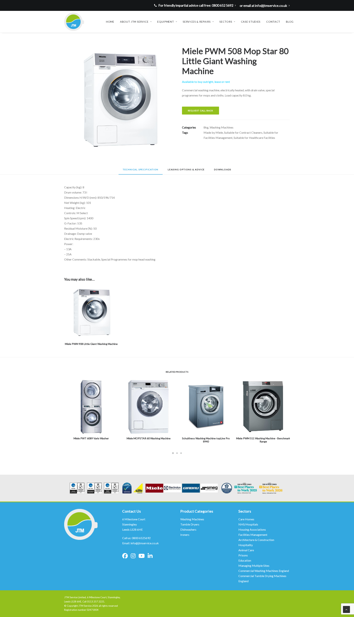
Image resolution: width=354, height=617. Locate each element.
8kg (206, 127)
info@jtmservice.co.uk (145, 543)
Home (110, 21)
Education (244, 560)
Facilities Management (253, 534)
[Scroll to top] (346, 609)
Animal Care (246, 550)
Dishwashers (188, 529)
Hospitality (245, 545)
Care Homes (246, 519)
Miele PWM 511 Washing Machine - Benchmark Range (263, 440)
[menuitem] (196, 5)
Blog (290, 21)
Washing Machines (221, 127)
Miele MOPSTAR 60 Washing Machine (149, 438)
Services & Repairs (197, 21)
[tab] (186, 170)
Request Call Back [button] (200, 110)
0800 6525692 (141, 538)
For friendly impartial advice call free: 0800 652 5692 (195, 5)
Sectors (225, 21)
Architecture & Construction (256, 540)
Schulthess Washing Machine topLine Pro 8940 (206, 440)
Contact (273, 21)
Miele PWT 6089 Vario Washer (91, 438)
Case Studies (251, 21)
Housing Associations (252, 529)
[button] (118, 100)
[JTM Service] (74, 22)
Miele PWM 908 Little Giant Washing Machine (91, 343)
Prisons (243, 555)
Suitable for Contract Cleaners (243, 132)
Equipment (165, 21)
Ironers (184, 534)
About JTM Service (134, 21)
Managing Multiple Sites (253, 565)
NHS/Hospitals (248, 524)
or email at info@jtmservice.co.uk (263, 5)
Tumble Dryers (189, 524)
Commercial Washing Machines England (263, 570)
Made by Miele (213, 132)
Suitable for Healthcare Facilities (254, 137)
